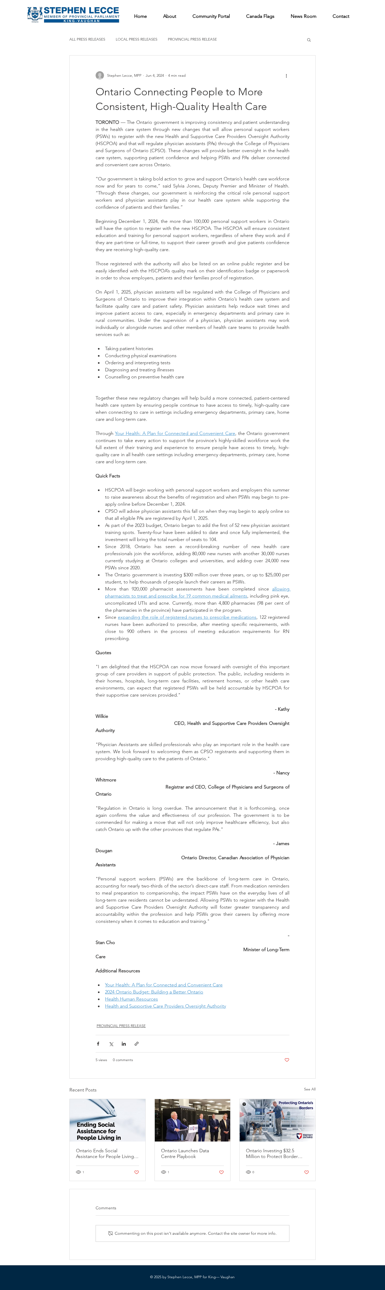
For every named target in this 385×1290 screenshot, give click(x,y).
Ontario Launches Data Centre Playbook (185, 1153)
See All (310, 1089)
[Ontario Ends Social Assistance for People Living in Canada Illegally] (107, 1120)
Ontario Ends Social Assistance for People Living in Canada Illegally (107, 1153)
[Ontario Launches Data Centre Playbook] (192, 1120)
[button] (308, 39)
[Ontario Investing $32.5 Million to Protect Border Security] (277, 1120)
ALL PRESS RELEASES (87, 39)
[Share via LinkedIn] (123, 1043)
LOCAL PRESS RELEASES (136, 39)
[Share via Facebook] (98, 1043)
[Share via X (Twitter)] (110, 1043)
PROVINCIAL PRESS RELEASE (192, 39)
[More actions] (286, 75)
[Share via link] (136, 1043)
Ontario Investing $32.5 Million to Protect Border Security (272, 1153)
